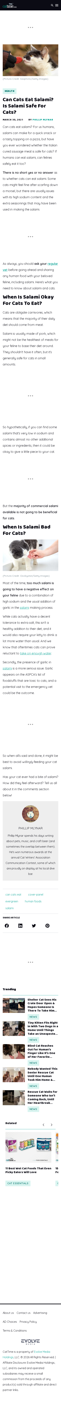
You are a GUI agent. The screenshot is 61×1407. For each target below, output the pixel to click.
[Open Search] (52, 5)
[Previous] (43, 1125)
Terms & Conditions (15, 1330)
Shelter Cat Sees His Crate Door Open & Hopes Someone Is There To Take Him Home (42, 1005)
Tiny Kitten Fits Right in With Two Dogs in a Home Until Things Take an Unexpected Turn (43, 1028)
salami (24, 608)
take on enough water (35, 653)
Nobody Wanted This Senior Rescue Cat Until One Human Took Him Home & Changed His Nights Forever (42, 1074)
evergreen (11, 901)
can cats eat (13, 894)
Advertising (40, 1313)
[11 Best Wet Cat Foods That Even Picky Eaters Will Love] (28, 1147)
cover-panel (35, 894)
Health (9, 91)
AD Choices (10, 1321)
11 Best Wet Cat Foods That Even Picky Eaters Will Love (28, 1170)
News (33, 1016)
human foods (33, 901)
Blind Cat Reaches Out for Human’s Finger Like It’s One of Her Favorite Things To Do (41, 1051)
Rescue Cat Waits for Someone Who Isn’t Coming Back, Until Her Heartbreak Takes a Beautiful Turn (42, 1097)
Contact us (23, 1313)
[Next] (51, 1125)
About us (8, 1313)
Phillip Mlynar (43, 120)
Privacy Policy (28, 1321)
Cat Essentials (17, 1183)
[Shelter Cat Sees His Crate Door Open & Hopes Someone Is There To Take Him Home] (14, 1005)
